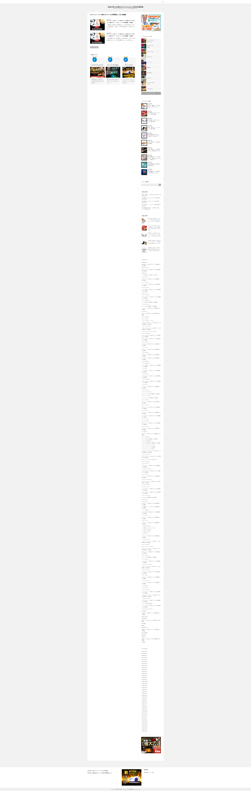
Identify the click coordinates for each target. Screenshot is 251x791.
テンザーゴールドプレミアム (151, 41)
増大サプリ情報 (131, 20)
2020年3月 (144, 675)
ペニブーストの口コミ (146, 539)
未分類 (143, 625)
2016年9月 (144, 725)
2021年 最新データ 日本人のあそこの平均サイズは (151, 194)
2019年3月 (144, 691)
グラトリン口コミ (145, 347)
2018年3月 (144, 711)
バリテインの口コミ (145, 474)
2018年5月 (144, 707)
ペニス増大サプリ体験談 (146, 529)
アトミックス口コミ (145, 282)
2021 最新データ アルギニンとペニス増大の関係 (150, 201)
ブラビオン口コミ (145, 499)
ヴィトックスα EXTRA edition (147, 603)
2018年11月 (144, 695)
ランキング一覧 (151, 93)
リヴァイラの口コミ (145, 587)
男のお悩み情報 (144, 632)
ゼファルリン (150, 56)
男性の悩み (144, 634)
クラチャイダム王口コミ (146, 333)
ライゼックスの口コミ (146, 569)
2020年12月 (144, 665)
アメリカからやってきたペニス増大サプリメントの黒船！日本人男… (128, 81)
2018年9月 (144, 699)
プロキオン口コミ (145, 501)
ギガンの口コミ (144, 311)
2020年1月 (144, 679)
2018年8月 (144, 701)
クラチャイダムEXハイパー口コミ (148, 320)
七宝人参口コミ (144, 610)
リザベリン (149, 78)
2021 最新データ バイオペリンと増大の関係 (150, 204)
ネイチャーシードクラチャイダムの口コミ (149, 459)
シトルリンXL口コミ (145, 373)
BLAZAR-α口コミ (145, 262)
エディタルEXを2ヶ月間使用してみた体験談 (149, 302)
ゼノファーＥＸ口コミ (146, 419)
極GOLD (149, 67)
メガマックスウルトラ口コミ (147, 564)
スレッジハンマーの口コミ (146, 395)
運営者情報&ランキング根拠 (149, 772)
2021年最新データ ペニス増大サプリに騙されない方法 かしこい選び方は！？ (154, 158)
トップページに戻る (94, 47)
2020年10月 (144, 669)
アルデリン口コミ (145, 292)
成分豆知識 (144, 623)
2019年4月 (144, 689)
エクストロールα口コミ (146, 294)
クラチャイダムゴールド (151, 83)
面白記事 (143, 642)
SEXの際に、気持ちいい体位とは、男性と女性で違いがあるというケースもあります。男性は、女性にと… (154, 249)
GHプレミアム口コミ (145, 267)
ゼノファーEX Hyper (150, 46)
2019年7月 (144, 685)
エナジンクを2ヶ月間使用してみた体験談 (149, 306)
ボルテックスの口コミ (146, 544)
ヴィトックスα (150, 51)
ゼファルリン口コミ (145, 421)
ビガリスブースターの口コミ (147, 479)
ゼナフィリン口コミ (145, 405)
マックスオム (150, 88)
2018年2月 (144, 713)
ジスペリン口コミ (145, 384)
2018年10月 (144, 697)
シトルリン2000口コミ (146, 363)
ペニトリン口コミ (145, 533)
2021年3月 (144, 659)
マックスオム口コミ (145, 559)
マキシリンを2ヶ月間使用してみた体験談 (149, 557)
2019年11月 (144, 683)
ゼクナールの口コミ (145, 399)
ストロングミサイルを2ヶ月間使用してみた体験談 (151, 393)
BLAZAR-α (149, 72)
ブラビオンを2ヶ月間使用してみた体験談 (149, 497)
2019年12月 (144, 681)
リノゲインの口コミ (145, 580)
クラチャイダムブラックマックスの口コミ (149, 331)
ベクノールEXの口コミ (146, 510)
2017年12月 (144, 715)
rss (163, 1)
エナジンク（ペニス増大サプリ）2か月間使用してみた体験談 (117, 20)
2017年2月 (144, 717)
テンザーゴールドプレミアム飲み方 (148, 448)
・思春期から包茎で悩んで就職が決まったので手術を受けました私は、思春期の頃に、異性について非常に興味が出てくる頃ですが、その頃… (121, 26)
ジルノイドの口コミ (145, 389)
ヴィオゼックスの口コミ (146, 598)
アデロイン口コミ (145, 276)
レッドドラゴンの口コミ (146, 589)
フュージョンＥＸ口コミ (146, 495)
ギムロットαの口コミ (145, 316)
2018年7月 (144, 703)
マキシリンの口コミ (145, 555)
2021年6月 (144, 653)
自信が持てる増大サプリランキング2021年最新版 (125, 7)
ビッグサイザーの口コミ (146, 484)
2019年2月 (144, 693)
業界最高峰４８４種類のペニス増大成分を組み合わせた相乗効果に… (97, 81)
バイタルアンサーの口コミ (146, 468)
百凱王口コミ (144, 636)
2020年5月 (144, 673)
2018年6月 (144, 705)
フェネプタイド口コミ (146, 486)
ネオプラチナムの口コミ (146, 461)
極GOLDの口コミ (145, 627)
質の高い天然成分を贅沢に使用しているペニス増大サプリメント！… (113, 81)
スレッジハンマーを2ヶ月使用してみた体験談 (150, 397)
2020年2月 (144, 677)
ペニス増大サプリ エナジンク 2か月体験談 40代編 (119, 36)
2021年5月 (144, 655)
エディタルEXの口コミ (146, 300)
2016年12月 (144, 721)
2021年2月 (144, 661)
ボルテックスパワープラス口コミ (148, 546)
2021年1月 (144, 663)
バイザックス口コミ (145, 463)
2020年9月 (144, 671)
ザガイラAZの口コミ (145, 361)
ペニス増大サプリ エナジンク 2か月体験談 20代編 (119, 22)
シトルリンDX (144, 368)
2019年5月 (144, 687)
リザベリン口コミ (145, 575)
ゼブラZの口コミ (145, 431)
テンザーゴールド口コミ (146, 454)
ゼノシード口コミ (145, 410)
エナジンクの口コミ (145, 304)
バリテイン (149, 62)
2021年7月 (144, 651)
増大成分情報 (144, 618)
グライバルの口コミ (145, 342)
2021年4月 (144, 657)
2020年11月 (144, 667)
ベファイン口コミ (145, 515)
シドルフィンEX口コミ (146, 379)
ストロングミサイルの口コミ (147, 391)
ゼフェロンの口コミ (145, 426)
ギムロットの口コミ (145, 318)
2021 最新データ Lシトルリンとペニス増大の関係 (150, 197)
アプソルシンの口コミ (146, 287)
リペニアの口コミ (145, 585)
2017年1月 (144, 719)
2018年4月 (144, 709)
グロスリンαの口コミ (145, 352)
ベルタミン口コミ (145, 520)
